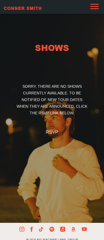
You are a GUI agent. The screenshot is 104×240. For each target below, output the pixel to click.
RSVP (52, 132)
